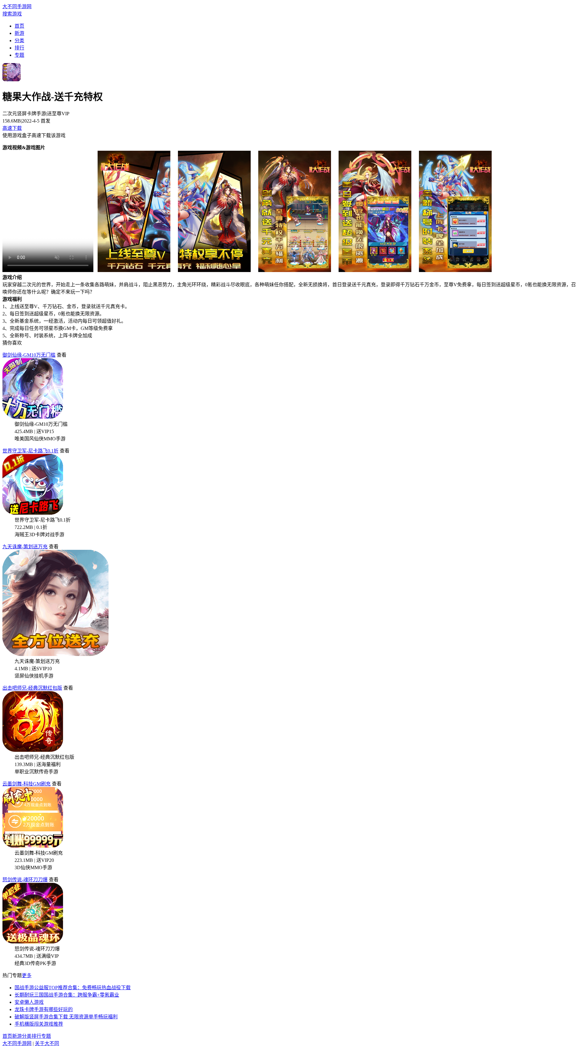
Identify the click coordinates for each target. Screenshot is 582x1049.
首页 (19, 26)
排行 (19, 47)
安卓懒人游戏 (29, 1002)
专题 (19, 55)
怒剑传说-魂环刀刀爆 (25, 879)
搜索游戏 (12, 13)
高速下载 (12, 128)
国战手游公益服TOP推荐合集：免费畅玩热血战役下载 (73, 987)
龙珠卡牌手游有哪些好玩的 (44, 1009)
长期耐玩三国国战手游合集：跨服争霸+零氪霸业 (67, 994)
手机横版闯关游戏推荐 (39, 1024)
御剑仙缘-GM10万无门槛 (28, 355)
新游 (19, 33)
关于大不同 (47, 1043)
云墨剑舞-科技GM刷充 (26, 783)
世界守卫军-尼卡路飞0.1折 (30, 450)
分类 (19, 40)
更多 (27, 975)
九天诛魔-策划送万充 (25, 546)
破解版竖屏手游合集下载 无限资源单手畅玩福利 (66, 1016)
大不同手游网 (17, 6)
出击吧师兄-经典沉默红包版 (32, 688)
